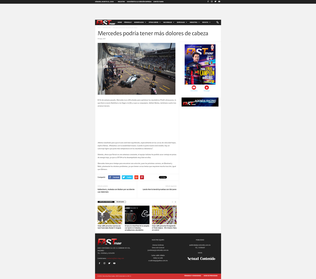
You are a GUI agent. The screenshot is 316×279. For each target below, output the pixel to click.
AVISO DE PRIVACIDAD (210, 276)
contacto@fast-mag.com (115, 258)
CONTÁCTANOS (158, 1)
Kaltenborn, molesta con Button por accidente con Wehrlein (116, 191)
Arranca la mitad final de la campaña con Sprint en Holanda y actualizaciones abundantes (137, 228)
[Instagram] (211, 2)
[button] (217, 22)
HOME (120, 22)
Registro (121, 1)
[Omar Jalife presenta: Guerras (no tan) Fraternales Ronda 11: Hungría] (110, 215)
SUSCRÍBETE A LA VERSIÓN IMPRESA (139, 1)
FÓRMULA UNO (107, 27)
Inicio (99, 27)
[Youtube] (219, 2)
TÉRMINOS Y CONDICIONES (192, 276)
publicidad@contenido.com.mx (200, 245)
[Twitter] (215, 2)
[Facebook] (208, 2)
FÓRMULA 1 (128, 22)
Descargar (207, 91)
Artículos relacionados (106, 202)
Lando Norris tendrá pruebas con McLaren (160, 189)
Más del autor (120, 202)
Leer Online (194, 91)
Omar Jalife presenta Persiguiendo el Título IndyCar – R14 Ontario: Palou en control (164, 228)
